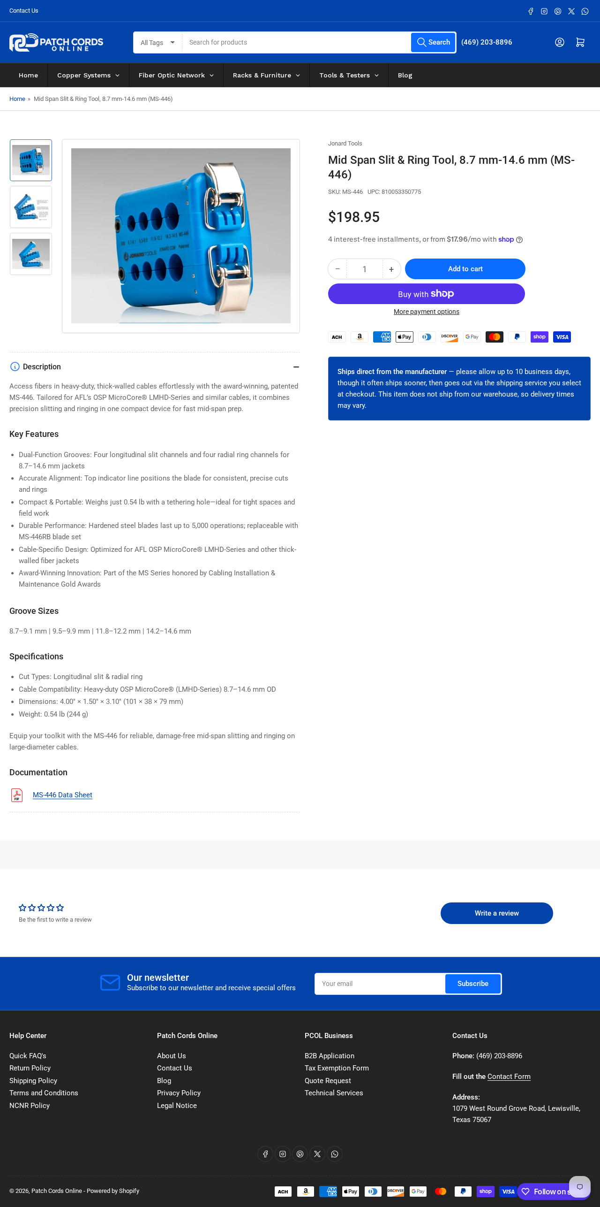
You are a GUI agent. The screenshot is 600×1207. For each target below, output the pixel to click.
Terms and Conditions (43, 1093)
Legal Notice (177, 1105)
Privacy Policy (179, 1093)
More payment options (426, 311)
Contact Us (23, 10)
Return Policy (30, 1068)
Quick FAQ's (27, 1056)
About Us (171, 1056)
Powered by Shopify (113, 1190)
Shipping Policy (33, 1081)
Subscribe (473, 983)
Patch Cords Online (56, 1190)
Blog (164, 1081)
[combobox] (319, 42)
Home (17, 98)
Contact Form (509, 1076)
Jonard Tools (345, 143)
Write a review (497, 913)
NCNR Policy (29, 1105)
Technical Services (334, 1093)
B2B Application (329, 1056)
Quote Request (328, 1081)
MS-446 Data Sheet (62, 795)
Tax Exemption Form (337, 1068)
